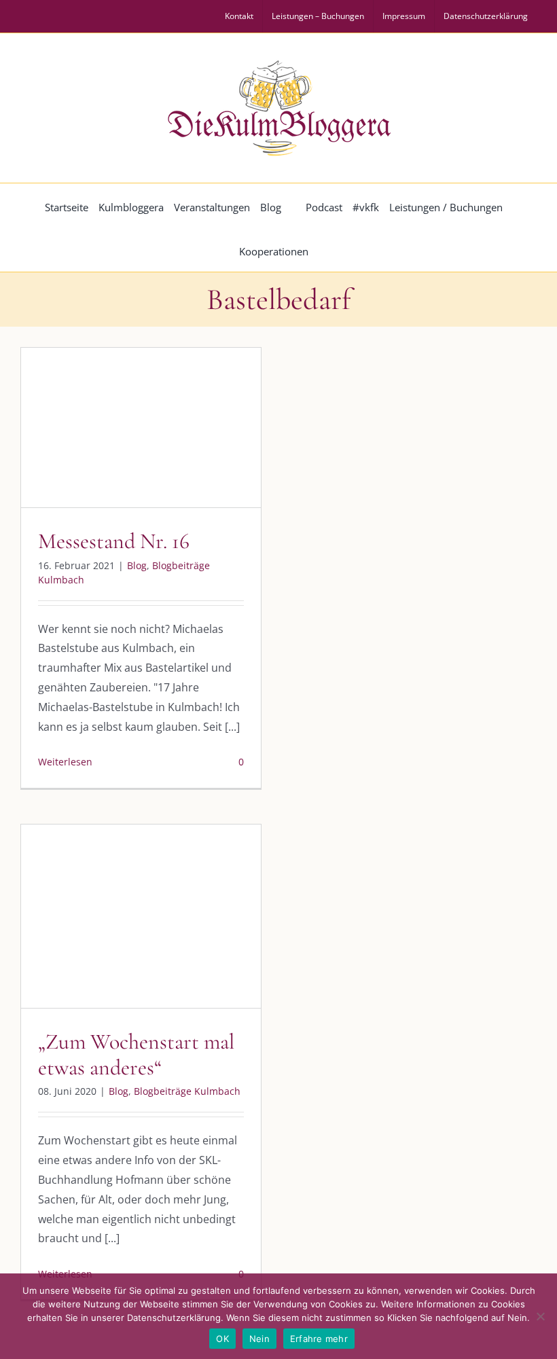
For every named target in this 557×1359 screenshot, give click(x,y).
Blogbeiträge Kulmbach (154, 443)
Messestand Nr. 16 (114, 541)
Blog (85, 443)
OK (222, 1338)
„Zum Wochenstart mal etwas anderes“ (136, 1054)
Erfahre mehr (319, 1338)
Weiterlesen (65, 761)
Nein (259, 1338)
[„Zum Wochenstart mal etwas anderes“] (141, 916)
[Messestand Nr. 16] (141, 427)
